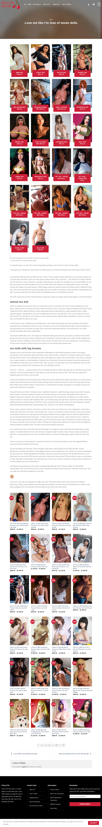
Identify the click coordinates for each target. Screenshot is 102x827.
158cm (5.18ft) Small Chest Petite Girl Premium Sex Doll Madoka (19, 649)
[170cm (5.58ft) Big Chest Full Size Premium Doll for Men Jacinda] (82, 507)
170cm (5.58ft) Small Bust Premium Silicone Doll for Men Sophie (40, 649)
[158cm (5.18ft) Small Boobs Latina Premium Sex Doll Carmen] (61, 672)
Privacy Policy (54, 789)
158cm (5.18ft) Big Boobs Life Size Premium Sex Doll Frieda (82, 607)
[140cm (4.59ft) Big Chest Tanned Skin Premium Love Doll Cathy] (19, 548)
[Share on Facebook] (38, 745)
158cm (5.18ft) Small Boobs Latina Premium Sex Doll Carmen (61, 690)
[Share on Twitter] (42, 745)
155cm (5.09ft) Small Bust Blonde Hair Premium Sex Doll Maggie (82, 690)
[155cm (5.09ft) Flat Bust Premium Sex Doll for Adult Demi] (19, 672)
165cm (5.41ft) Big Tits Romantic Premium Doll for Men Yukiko (60, 731)
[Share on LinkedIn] (56, 745)
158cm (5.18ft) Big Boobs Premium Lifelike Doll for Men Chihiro (61, 649)
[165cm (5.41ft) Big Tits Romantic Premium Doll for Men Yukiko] (61, 713)
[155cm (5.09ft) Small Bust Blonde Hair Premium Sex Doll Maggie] (82, 672)
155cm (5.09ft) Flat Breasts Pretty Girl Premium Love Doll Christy (61, 525)
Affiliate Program (55, 804)
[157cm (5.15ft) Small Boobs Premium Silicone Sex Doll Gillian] (19, 589)
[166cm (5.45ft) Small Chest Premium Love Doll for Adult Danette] (40, 507)
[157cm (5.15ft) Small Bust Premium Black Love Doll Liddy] (40, 589)
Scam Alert (53, 808)
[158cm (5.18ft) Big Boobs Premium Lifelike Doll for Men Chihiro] (61, 630)
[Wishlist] (94, 4)
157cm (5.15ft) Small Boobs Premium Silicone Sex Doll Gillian (18, 608)
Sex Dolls (36, 4)
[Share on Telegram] (63, 745)
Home (29, 4)
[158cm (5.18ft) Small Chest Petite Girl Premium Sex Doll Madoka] (19, 630)
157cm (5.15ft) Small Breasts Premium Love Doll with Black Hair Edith (19, 525)
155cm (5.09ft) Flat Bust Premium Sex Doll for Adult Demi (18, 690)
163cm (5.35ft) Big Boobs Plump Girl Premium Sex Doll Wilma (82, 566)
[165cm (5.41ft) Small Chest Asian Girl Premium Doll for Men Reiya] (19, 713)
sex (51, 19)
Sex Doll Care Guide (35, 805)
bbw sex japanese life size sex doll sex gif (74, 754)
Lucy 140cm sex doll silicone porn (25, 754)
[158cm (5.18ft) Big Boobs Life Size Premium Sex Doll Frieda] (82, 589)
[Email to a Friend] (45, 745)
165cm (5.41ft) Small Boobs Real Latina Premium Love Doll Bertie (61, 566)
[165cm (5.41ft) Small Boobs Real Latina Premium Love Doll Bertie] (61, 548)
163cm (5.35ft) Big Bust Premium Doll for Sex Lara (39, 565)
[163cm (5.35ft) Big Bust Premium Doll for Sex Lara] (40, 548)
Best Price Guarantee (57, 793)
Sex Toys (46, 4)
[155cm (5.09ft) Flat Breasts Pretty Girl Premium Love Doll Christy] (61, 507)
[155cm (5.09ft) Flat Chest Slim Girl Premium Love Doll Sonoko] (82, 630)
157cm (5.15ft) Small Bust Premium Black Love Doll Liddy (39, 608)
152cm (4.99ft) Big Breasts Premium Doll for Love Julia (81, 731)
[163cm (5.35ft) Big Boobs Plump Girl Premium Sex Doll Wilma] (82, 548)
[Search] (25, 4)
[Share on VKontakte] (52, 745)
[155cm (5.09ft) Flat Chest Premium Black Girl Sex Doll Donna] (61, 589)
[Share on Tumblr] (60, 745)
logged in (25, 767)
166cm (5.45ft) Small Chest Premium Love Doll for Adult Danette (40, 525)
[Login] (89, 4)
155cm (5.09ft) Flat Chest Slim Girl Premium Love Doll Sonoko (82, 649)
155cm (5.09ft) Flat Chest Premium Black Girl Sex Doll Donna (61, 608)
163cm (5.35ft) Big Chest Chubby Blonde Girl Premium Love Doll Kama (40, 731)
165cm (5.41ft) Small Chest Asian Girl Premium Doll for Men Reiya (18, 731)
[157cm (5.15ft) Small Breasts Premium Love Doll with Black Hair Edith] (19, 507)
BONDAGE (56, 4)
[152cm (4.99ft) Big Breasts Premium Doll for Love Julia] (82, 713)
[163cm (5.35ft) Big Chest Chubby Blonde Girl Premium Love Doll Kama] (40, 713)
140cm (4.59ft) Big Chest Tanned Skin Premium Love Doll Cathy (18, 566)
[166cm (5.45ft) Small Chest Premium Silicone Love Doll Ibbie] (40, 672)
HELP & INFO (66, 4)
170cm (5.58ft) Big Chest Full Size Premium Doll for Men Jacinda (82, 525)
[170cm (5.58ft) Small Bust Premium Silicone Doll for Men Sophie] (40, 630)
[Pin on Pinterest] (49, 745)
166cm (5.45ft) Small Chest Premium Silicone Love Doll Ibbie (39, 690)
